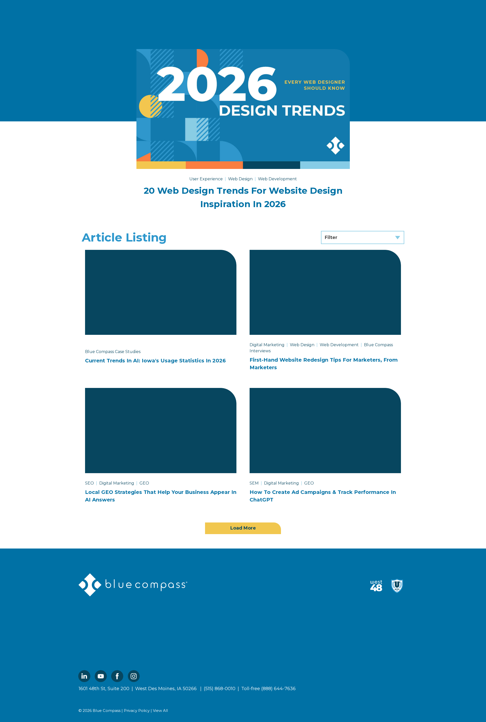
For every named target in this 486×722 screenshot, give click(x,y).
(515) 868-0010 (219, 688)
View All (160, 710)
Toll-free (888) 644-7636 (268, 688)
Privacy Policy (137, 710)
